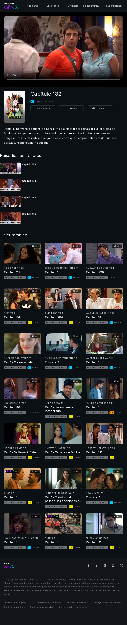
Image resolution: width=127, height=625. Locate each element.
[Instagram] (113, 565)
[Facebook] (88, 565)
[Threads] (105, 565)
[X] (121, 565)
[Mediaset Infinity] (11, 5)
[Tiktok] (96, 565)
